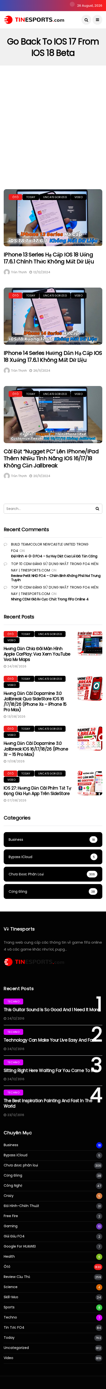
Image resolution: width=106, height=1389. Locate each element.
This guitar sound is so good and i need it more (51, 1010)
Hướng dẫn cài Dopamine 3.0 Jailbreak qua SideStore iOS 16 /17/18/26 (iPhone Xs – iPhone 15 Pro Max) (35, 701)
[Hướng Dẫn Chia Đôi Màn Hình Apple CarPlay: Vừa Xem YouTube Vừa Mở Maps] (90, 643)
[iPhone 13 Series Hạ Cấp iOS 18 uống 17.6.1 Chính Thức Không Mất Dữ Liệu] (53, 217)
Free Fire (11, 1216)
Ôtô (15, 197)
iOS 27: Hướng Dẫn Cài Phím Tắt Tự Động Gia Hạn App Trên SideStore (37, 791)
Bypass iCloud (15, 1155)
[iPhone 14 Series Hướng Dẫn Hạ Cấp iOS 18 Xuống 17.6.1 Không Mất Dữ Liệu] (53, 316)
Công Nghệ (13, 1186)
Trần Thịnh (19, 272)
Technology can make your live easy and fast (50, 1040)
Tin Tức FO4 (14, 1327)
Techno (13, 1001)
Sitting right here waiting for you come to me (50, 1070)
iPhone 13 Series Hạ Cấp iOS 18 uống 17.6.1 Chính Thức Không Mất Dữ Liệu (49, 258)
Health (9, 1256)
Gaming (11, 1226)
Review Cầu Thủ (17, 1277)
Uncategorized (55, 197)
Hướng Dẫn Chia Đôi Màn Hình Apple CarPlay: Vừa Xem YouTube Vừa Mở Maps (37, 654)
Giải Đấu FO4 (14, 1236)
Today (30, 197)
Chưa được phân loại (21, 1165)
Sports (9, 1307)
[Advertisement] (53, 121)
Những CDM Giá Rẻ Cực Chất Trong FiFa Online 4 (49, 599)
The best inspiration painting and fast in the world (48, 1103)
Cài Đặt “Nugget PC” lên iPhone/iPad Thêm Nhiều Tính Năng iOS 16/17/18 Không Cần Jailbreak (51, 458)
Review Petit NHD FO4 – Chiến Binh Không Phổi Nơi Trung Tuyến (55, 577)
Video (78, 197)
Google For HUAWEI (20, 1246)
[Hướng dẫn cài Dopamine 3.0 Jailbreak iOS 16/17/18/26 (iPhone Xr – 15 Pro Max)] (90, 738)
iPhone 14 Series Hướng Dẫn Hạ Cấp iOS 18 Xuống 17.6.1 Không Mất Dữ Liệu (53, 356)
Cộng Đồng (13, 1175)
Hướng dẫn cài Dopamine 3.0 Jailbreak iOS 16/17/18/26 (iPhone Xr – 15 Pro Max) (36, 748)
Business (11, 1145)
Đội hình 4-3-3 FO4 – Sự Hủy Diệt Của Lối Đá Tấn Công (54, 556)
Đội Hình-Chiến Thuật (21, 1206)
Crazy (9, 1196)
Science (11, 1287)
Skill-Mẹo (11, 1297)
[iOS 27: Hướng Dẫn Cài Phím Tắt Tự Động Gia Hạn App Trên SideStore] (90, 783)
